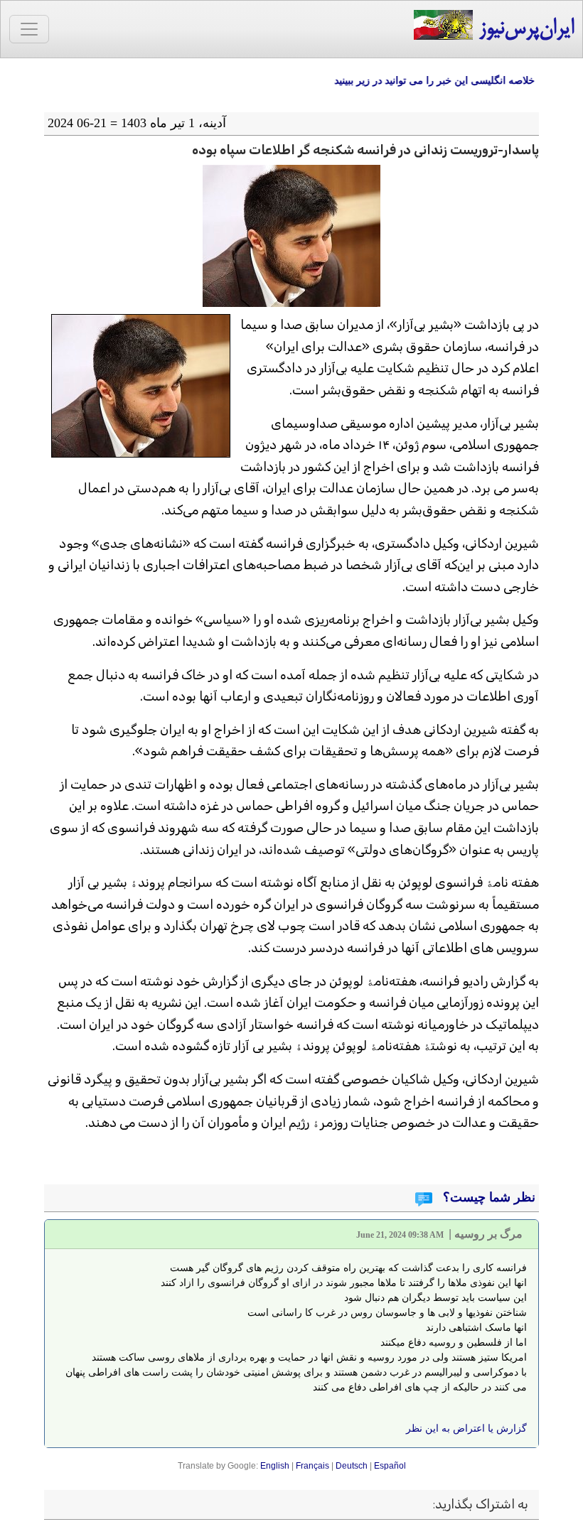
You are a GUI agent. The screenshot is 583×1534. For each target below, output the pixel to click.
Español (390, 1466)
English (274, 1466)
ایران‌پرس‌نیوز (523, 29)
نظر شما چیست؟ (487, 1197)
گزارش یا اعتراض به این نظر (466, 1428)
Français (312, 1466)
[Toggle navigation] (29, 29)
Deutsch (352, 1466)
